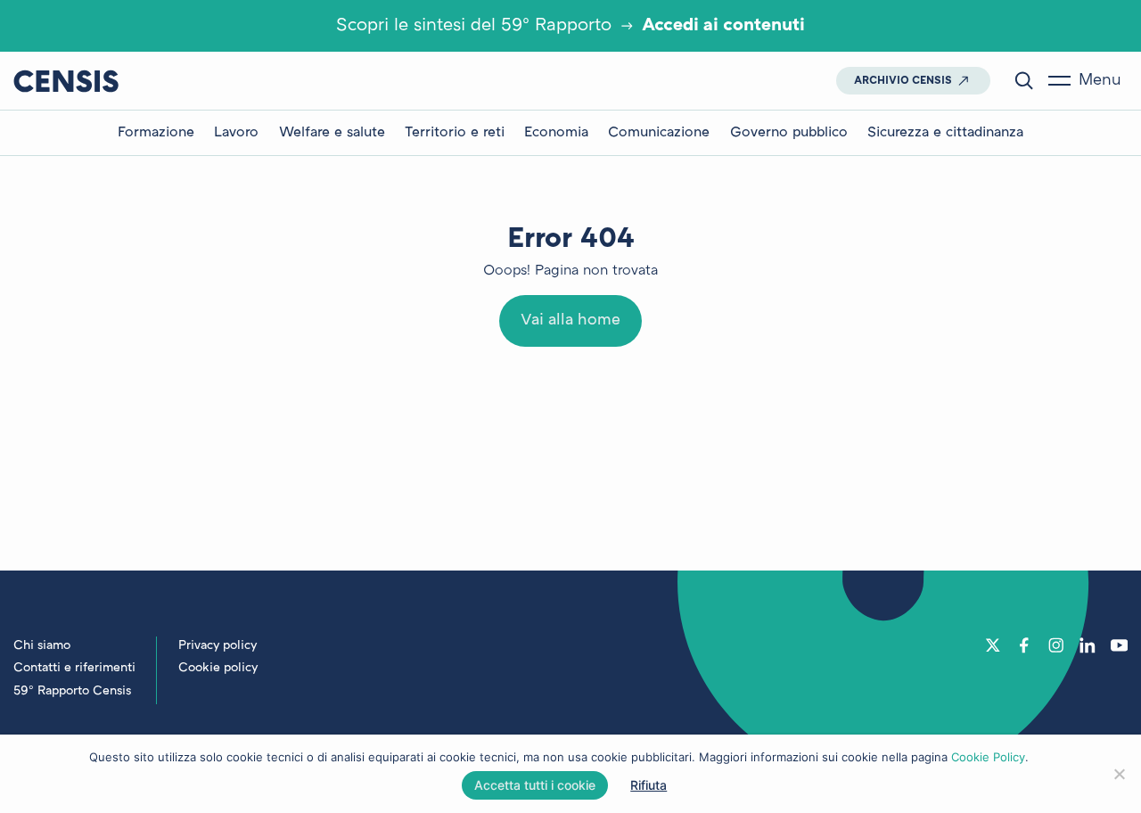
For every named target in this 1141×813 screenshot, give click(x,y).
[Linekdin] (1087, 645)
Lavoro (236, 133)
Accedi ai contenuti (723, 26)
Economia (556, 133)
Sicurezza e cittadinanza (945, 133)
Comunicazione (659, 133)
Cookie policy (218, 668)
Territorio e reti (455, 133)
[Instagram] (1056, 645)
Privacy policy (217, 646)
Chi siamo (41, 646)
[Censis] (66, 80)
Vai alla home (570, 321)
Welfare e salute (332, 133)
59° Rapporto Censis (72, 691)
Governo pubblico (789, 133)
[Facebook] (1024, 645)
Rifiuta (648, 784)
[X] (993, 645)
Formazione (156, 133)
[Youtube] (1120, 645)
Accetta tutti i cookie (534, 784)
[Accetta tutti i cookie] (1119, 774)
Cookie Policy (988, 757)
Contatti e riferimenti (74, 668)
